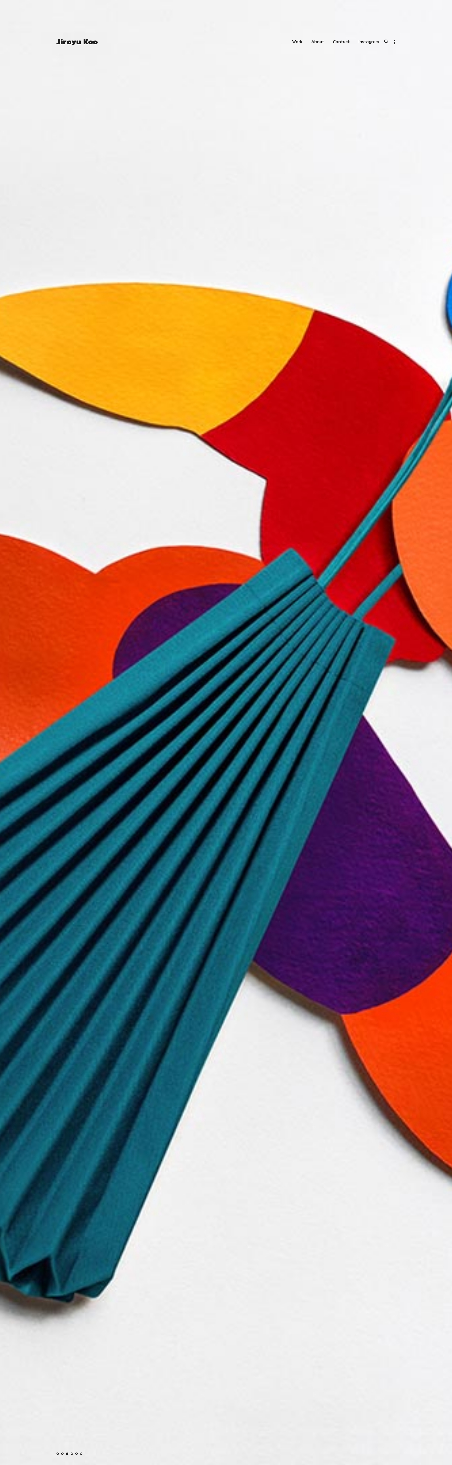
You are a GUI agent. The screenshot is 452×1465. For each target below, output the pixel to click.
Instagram (369, 41)
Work (297, 41)
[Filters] (394, 41)
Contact (341, 41)
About (317, 41)
